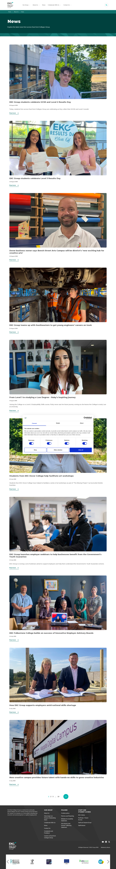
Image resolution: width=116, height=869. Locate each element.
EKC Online (81, 815)
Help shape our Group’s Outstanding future (50, 817)
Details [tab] (58, 423)
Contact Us (66, 5)
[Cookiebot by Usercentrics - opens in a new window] (85, 418)
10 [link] (58, 796)
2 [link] (50, 796)
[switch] (49, 443)
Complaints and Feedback (48, 832)
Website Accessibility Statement (67, 819)
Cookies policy (65, 813)
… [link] (55, 796)
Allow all (80, 450)
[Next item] (108, 861)
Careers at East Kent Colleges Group (50, 836)
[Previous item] (8, 861)
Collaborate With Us (53, 5)
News (43, 5)
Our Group (25, 5)
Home (9, 11)
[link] (65, 796)
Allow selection (58, 450)
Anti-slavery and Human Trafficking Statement (66, 825)
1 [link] (48, 796)
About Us (35, 5)
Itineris (108, 847)
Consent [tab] (34, 423)
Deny (35, 450)
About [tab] (81, 423)
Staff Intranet (81, 825)
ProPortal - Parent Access (83, 818)
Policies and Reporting (67, 816)
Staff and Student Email (84, 822)
